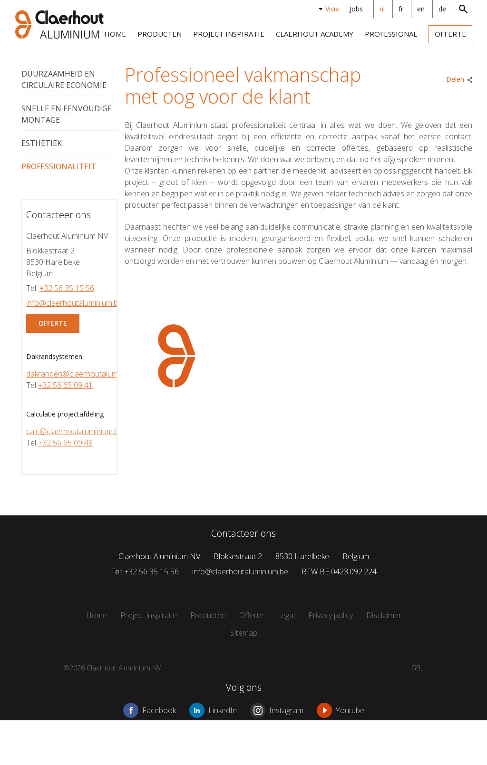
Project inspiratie (228, 34)
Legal (286, 615)
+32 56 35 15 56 (66, 288)
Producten (159, 34)
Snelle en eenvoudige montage (66, 114)
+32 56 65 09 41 (65, 385)
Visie (332, 8)
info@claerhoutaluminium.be (74, 303)
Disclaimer (383, 615)
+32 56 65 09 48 (65, 442)
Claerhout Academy (314, 34)
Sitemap (243, 633)
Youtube (350, 710)
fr (401, 8)
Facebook (159, 710)
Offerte (450, 34)
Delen (455, 79)
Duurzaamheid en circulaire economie (64, 79)
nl (382, 8)
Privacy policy (330, 615)
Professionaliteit (58, 166)
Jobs (356, 8)
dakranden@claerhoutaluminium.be (86, 373)
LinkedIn (222, 710)
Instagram (286, 710)
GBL (417, 667)
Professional (391, 34)
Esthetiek (41, 143)
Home (115, 34)
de (442, 8)
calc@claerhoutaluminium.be (74, 431)
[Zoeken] (462, 9)
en (421, 8)
